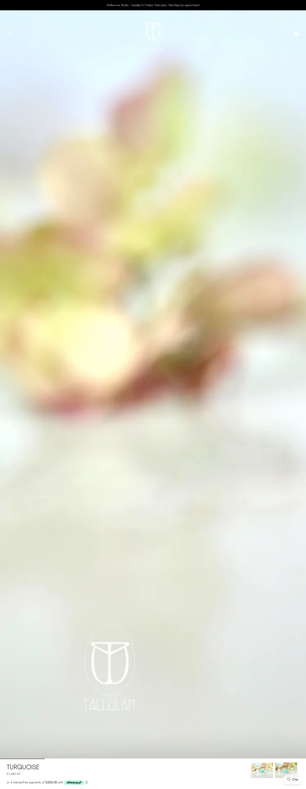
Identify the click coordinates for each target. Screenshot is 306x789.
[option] (262, 770)
